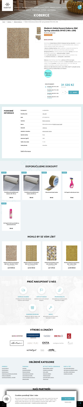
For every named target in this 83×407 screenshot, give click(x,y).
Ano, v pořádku (68, 398)
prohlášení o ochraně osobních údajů (22, 402)
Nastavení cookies (68, 402)
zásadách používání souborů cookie (39, 402)
